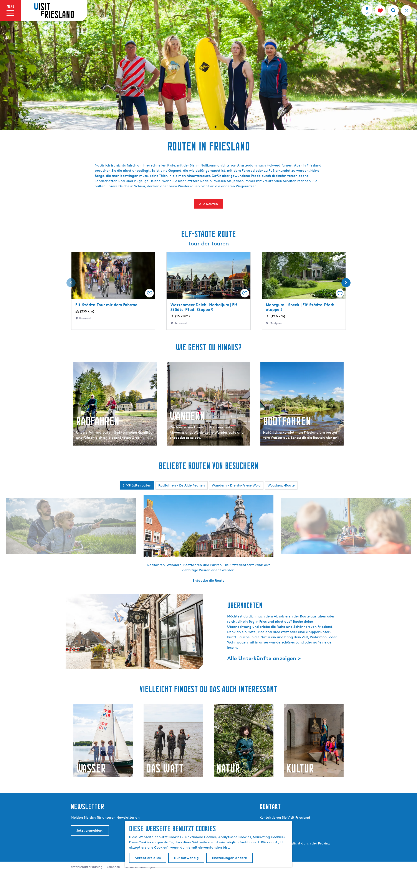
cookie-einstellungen (139, 867)
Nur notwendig (186, 858)
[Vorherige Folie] (71, 282)
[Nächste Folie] (346, 282)
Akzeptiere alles (148, 858)
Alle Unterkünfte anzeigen (261, 658)
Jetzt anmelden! (89, 830)
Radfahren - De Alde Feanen (181, 485)
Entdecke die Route (209, 580)
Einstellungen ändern (229, 858)
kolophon (113, 867)
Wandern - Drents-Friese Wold (236, 485)
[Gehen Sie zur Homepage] (54, 10)
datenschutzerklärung (86, 867)
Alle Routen (208, 204)
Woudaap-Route (281, 485)
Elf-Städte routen (136, 485)
